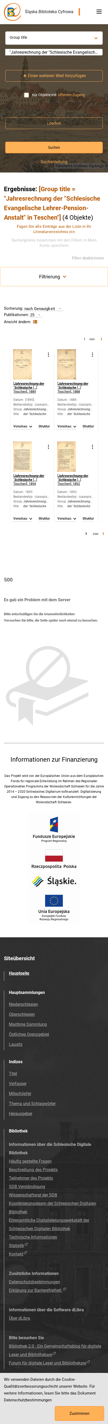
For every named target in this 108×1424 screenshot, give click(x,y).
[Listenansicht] (34, 322)
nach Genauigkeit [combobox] (39, 308)
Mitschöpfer (20, 1093)
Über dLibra (19, 1318)
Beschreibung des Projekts (33, 1169)
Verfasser (17, 1083)
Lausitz (16, 1044)
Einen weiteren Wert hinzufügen (57, 75)
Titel (13, 1073)
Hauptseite (19, 973)
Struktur (44, 426)
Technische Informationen (33, 1237)
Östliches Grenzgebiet (29, 1034)
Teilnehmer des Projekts (31, 1178)
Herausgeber (20, 1113)
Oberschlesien (22, 1014)
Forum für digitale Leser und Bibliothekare (47, 1363)
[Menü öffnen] (99, 12)
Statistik (16, 1245)
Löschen (54, 123)
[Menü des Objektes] (48, 354)
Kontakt (16, 1254)
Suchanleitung (54, 162)
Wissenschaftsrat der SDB (33, 1195)
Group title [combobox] (18, 37)
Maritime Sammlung (28, 1024)
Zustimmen (79, 1413)
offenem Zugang (71, 95)
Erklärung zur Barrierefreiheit (35, 1290)
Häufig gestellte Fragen (30, 1161)
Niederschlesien (23, 1004)
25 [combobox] (32, 315)
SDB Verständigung (27, 1186)
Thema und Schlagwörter (32, 1103)
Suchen (54, 147)
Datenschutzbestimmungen (34, 1281)
